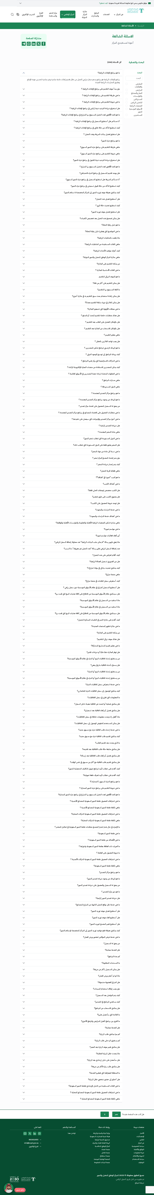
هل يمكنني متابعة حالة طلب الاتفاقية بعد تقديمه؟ (101, 749)
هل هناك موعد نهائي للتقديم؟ (108, 639)
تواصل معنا (72, 1133)
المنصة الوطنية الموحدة (102, 1159)
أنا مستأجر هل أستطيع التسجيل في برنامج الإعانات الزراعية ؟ (97, 121)
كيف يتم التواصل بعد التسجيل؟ (108, 995)
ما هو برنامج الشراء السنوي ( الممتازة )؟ (105, 781)
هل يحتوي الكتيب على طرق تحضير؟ (106, 496)
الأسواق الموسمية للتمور (135, 110)
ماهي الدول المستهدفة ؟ (110, 386)
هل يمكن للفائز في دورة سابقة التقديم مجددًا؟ (102, 302)
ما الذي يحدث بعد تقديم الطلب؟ (107, 742)
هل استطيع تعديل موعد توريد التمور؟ (105, 211)
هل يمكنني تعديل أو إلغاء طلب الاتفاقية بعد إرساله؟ (100, 755)
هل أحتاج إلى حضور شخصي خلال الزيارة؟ (104, 1079)
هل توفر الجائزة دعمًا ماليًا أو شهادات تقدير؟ (103, 652)
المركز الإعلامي (69, 14)
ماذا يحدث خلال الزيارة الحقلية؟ (108, 1053)
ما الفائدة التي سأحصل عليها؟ (108, 1014)
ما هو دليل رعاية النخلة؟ (111, 224)
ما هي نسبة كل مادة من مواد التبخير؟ (105, 451)
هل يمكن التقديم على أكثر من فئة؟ (106, 283)
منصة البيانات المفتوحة (102, 1162)
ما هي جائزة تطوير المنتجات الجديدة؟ (105, 626)
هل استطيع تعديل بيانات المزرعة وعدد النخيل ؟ (101, 134)
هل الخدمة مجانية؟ (112, 950)
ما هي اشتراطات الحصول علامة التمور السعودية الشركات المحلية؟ (95, 814)
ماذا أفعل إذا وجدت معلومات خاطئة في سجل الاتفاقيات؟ (98, 716)
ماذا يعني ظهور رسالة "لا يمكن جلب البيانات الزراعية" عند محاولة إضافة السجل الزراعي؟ (87, 542)
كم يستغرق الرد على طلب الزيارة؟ (107, 1040)
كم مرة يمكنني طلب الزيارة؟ (109, 1034)
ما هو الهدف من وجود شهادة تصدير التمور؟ (103, 878)
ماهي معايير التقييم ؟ (112, 334)
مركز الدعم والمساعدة (53, 14)
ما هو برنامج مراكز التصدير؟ (109, 872)
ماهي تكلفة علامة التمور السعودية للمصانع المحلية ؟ (100, 1098)
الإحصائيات (140, 1136)
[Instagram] (39, 1133)
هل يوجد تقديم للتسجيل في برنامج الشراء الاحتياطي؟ (100, 173)
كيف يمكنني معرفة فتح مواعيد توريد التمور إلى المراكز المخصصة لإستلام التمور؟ (90, 930)
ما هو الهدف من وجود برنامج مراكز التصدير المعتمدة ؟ (99, 399)
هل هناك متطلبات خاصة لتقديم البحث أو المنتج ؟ (100, 315)
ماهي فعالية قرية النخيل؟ (110, 470)
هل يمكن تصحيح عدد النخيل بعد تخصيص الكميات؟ (100, 218)
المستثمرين (138, 115)
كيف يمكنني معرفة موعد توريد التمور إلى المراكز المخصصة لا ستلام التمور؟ (92, 192)
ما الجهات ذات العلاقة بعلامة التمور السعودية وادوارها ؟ (99, 846)
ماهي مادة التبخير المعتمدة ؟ (109, 432)
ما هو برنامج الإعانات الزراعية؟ (109, 72)
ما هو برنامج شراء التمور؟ (110, 140)
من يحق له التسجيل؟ (112, 943)
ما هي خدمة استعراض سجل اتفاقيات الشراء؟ (103, 684)
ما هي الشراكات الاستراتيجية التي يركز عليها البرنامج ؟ (100, 360)
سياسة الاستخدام (138, 1159)
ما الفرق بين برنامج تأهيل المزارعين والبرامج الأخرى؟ (100, 1021)
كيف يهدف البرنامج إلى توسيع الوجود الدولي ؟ (103, 354)
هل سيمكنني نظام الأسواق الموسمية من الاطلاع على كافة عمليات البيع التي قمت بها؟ (87, 593)
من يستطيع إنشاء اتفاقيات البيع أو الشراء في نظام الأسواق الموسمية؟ (93, 658)
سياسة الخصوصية (138, 1146)
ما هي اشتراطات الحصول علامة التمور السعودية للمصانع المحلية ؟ (95, 1092)
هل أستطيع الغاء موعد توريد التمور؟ (106, 917)
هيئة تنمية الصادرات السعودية (100, 1136)
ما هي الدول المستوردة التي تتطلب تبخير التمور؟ (101, 438)
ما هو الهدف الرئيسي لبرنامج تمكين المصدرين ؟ (102, 347)
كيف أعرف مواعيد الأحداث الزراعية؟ (106, 250)
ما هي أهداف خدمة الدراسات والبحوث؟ (105, 516)
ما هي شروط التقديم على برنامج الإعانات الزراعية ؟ (101, 101)
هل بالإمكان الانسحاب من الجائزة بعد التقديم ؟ (102, 328)
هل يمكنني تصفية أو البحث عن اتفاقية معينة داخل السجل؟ (97, 704)
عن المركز (119, 14)
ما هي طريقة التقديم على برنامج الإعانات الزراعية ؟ (101, 95)
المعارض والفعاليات (138, 85)
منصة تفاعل (106, 1152)
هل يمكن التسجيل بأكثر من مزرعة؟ (106, 969)
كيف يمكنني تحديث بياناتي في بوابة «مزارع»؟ (103, 568)
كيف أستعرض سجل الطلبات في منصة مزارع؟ (102, 581)
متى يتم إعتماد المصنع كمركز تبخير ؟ (106, 458)
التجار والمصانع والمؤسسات (136, 94)
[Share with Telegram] (24, 44)
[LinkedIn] (34, 1133)
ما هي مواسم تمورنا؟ (112, 529)
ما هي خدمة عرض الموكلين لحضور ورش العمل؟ (101, 937)
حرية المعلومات (139, 1152)
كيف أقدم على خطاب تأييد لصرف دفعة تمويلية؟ (101, 775)
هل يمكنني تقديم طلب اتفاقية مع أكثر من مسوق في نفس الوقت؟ (95, 762)
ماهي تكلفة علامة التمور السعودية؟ (107, 865)
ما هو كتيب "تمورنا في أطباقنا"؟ (108, 477)
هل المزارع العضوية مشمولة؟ (109, 982)
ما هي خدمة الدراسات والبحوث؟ (107, 509)
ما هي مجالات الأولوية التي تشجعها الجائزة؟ (103, 309)
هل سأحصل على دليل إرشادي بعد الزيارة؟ (103, 1060)
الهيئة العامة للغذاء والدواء (101, 1143)
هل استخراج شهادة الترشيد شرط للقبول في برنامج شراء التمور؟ (96, 160)
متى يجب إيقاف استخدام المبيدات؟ (106, 988)
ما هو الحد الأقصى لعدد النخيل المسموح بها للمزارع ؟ (100, 166)
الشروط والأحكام (138, 1156)
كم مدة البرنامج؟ (113, 956)
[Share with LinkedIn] (34, 44)
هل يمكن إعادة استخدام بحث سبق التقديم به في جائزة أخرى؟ (96, 296)
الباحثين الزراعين (136, 102)
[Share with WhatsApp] (29, 44)
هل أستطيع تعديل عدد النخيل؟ (107, 199)
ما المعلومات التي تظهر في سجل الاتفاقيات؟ (103, 697)
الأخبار (142, 1133)
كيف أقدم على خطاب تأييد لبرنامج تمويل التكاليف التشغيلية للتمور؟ (94, 768)
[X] (30, 1133)
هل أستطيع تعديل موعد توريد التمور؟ (105, 911)
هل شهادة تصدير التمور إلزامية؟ (108, 898)
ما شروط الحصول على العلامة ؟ (108, 852)
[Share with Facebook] (43, 44)
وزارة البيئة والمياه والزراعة (101, 1133)
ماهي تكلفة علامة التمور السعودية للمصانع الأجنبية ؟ (100, 807)
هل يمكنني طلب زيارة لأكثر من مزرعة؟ (105, 1066)
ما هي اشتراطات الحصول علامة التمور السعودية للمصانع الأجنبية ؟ (95, 801)
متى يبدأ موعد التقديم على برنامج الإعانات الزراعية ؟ (100, 88)
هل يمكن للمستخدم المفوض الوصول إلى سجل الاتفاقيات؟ (97, 723)
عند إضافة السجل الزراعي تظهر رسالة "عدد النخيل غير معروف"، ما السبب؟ (92, 548)
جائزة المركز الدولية (84, 14)
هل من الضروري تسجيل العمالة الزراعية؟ (105, 561)
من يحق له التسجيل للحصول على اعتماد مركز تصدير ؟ (99, 406)
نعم (116, 1114)
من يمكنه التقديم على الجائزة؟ (108, 263)
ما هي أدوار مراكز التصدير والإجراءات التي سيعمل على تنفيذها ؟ (96, 419)
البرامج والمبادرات (95, 14)
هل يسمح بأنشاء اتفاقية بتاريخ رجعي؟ (105, 665)
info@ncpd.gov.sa (31, 1143)
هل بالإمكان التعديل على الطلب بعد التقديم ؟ (102, 322)
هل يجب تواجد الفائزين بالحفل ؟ (107, 341)
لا (104, 1114)
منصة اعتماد (105, 1149)
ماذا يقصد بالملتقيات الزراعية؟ (108, 237)
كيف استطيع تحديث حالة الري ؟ (108, 205)
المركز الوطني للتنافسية (102, 1146)
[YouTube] (25, 1133)
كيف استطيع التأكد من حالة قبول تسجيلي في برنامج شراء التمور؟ (95, 186)
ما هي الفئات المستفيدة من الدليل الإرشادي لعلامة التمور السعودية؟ (94, 1086)
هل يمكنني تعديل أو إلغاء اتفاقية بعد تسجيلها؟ (102, 710)
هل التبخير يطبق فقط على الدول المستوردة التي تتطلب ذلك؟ (96, 445)
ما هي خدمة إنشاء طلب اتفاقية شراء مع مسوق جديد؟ (99, 729)
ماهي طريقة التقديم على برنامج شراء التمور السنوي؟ (100, 147)
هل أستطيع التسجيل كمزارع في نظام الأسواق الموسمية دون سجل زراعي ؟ (91, 587)
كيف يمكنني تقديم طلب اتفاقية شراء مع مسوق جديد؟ (99, 736)
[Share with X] (39, 44)
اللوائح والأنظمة (139, 1149)
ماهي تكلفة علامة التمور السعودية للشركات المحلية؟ (100, 820)
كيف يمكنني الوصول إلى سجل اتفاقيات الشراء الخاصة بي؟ (98, 691)
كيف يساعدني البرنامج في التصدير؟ (107, 1001)
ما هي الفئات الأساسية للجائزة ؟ (107, 270)
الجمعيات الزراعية (136, 105)
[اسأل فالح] (8, 1188)
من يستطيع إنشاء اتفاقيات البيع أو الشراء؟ (103, 671)
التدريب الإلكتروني (28, 14)
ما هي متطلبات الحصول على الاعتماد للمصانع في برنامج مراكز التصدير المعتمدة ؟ (89, 412)
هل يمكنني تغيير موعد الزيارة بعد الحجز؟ (105, 1047)
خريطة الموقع (139, 1183)
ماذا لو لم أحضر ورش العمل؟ (109, 975)
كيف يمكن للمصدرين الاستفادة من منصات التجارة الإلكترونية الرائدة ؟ (93, 367)
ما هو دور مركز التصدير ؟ (110, 891)
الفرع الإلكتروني (39, 14)
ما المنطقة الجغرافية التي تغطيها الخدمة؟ (104, 1073)
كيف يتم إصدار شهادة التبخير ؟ (108, 464)
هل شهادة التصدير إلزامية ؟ (109, 425)
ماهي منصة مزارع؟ (112, 574)
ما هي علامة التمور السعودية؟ (109, 833)
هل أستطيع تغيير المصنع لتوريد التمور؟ (105, 924)
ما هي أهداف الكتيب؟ (111, 483)
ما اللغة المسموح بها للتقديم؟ (108, 289)
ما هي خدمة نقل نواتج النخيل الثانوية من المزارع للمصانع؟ (98, 904)
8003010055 (34, 1139)
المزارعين (139, 90)
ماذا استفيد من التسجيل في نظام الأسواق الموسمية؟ (100, 600)
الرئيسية (140, 25)
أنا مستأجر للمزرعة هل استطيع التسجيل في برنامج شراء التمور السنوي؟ (93, 179)
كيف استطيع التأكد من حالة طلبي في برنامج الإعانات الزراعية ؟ (97, 127)
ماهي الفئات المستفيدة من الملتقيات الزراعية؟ (102, 244)
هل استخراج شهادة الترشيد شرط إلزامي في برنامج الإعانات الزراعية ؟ (95, 108)
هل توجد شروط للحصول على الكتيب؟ (105, 503)
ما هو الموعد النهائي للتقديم (109, 276)
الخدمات (106, 14)
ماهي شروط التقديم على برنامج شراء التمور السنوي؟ (100, 153)
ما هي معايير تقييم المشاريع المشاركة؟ (105, 645)
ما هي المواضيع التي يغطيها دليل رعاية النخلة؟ (102, 231)
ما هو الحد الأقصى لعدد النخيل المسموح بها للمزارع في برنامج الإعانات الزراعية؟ (90, 114)
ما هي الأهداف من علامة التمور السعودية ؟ (104, 840)
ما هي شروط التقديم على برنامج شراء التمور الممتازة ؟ (99, 788)
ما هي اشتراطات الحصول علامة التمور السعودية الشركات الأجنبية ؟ (95, 859)
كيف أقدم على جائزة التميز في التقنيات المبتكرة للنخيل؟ (98, 619)
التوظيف (141, 1162)
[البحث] (12, 14)
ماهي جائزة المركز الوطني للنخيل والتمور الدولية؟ (101, 257)
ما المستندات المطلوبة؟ (111, 963)
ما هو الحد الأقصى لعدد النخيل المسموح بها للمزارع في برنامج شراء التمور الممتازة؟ (89, 794)
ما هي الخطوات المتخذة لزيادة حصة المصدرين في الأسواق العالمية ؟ (94, 373)
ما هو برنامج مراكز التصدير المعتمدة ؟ (105, 393)
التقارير (142, 1139)
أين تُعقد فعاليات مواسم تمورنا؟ (108, 535)
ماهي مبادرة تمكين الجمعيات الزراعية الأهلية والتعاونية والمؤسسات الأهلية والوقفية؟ (88, 522)
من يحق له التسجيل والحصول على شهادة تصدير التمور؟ (98, 885)
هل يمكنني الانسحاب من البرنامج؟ (107, 1008)
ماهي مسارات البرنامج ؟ (111, 380)
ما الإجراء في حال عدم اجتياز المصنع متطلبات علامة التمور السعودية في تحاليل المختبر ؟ (87, 827)
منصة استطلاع (105, 1156)
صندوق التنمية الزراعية (102, 1139)
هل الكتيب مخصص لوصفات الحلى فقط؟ (104, 490)
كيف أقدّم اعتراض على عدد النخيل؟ (106, 555)
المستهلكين (138, 99)
